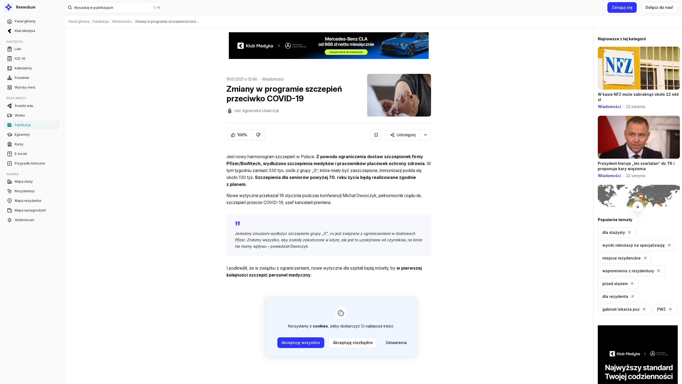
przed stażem (615, 283)
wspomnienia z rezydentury (628, 271)
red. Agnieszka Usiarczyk (256, 110)
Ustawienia (396, 342)
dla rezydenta (615, 296)
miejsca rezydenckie (621, 258)
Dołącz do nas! (659, 7)
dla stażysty (613, 232)
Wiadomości (273, 79)
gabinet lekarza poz (621, 309)
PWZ (661, 309)
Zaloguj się (622, 7)
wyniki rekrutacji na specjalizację (633, 245)
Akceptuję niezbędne (353, 342)
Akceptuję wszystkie (301, 342)
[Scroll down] (637, 206)
